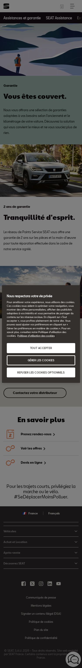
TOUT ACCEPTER (41, 348)
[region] (41, 334)
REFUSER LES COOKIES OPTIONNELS (41, 372)
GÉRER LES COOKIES (41, 360)
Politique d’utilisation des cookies (36, 335)
